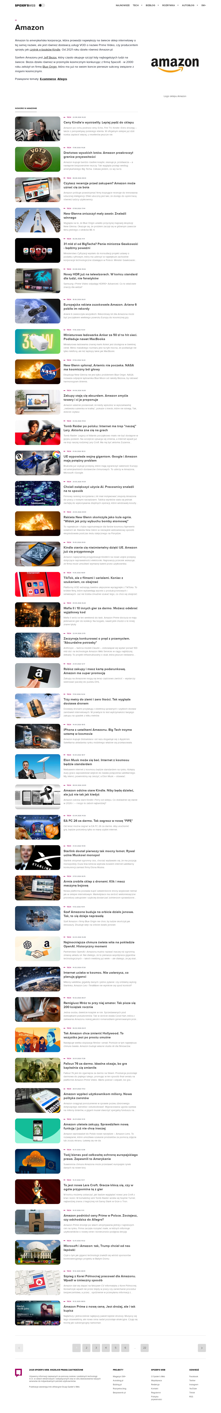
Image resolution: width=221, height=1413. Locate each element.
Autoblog (188, 5)
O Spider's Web (158, 1376)
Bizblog (150, 5)
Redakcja (155, 1384)
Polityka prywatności (156, 1398)
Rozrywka (168, 5)
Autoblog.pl (118, 1380)
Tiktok (192, 1392)
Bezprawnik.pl (119, 1392)
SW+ (203, 5)
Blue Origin (50, 66)
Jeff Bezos (50, 57)
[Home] (25, 5)
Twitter (192, 1380)
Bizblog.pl (117, 1384)
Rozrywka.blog (119, 1388)
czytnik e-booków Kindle (45, 49)
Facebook (193, 1376)
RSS (191, 1396)
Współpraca (156, 1380)
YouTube (193, 1388)
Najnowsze (123, 5)
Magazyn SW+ (119, 1376)
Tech (136, 5)
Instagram (193, 1384)
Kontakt (154, 1388)
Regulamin (156, 1392)
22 (144, 1347)
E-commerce (48, 79)
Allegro (62, 79)
